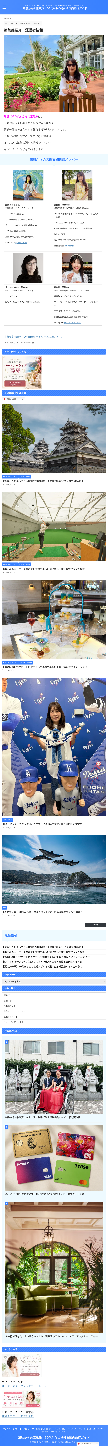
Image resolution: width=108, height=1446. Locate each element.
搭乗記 (7, 995)
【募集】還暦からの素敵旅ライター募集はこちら (33, 336)
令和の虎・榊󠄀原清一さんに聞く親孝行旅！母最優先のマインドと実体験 (42, 1117)
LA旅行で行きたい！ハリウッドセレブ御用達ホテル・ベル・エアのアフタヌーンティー (51, 1336)
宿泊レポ (8, 1000)
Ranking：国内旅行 (58, 1432)
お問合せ (26, 1429)
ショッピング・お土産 (13, 1022)
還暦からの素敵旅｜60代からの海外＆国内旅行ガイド (55, 8)
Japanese (11, 399)
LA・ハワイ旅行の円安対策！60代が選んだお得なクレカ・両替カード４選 (44, 1194)
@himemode (70, 246)
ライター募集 (60, 1429)
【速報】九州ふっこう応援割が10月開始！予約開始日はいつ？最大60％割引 (43, 481)
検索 (96, 924)
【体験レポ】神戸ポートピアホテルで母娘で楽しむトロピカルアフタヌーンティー (46, 667)
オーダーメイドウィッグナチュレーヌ (24, 1386)
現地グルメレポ (11, 1016)
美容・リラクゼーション (14, 1011)
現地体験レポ (10, 1006)
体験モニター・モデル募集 (18, 1416)
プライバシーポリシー (11, 1429)
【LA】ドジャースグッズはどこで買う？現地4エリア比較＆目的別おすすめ (42, 824)
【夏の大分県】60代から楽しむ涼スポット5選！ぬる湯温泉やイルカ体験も (42, 912)
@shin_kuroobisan (72, 322)
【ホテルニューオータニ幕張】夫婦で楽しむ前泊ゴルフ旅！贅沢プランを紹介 (43, 568)
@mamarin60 (21, 242)
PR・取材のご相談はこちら (42, 1429)
